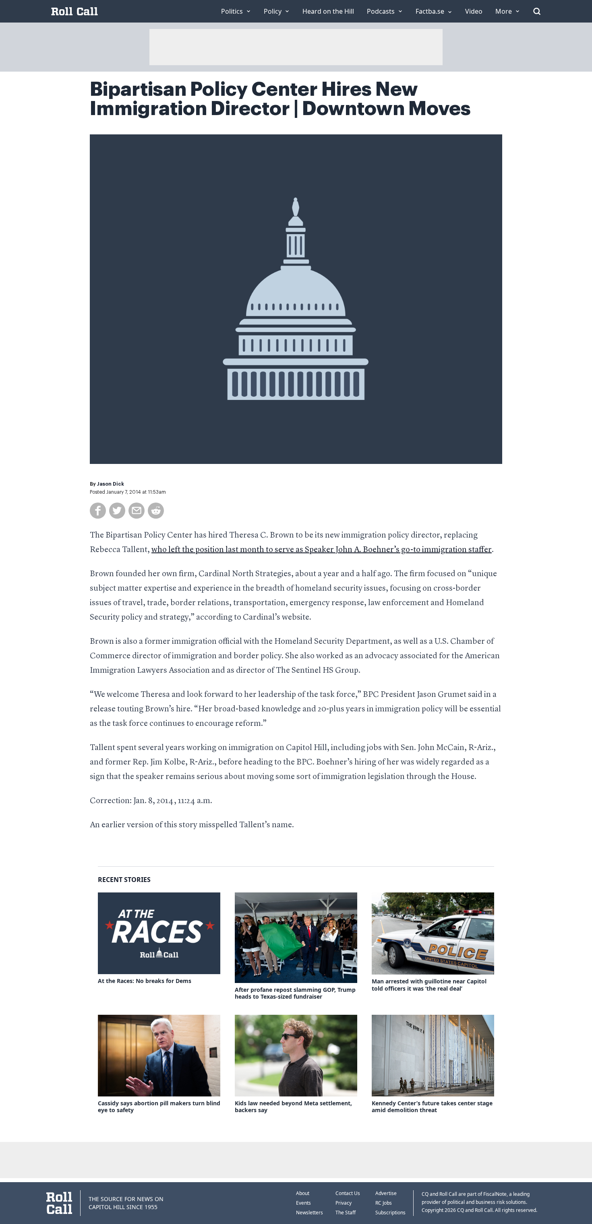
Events (303, 1202)
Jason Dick (110, 484)
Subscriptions (390, 1212)
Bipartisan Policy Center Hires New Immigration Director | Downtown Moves (280, 99)
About (302, 1193)
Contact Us (347, 1193)
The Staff (345, 1212)
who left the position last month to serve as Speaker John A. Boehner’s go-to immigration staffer (321, 550)
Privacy (343, 1202)
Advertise (386, 1193)
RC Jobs (383, 1202)
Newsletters (309, 1212)
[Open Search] (537, 11)
